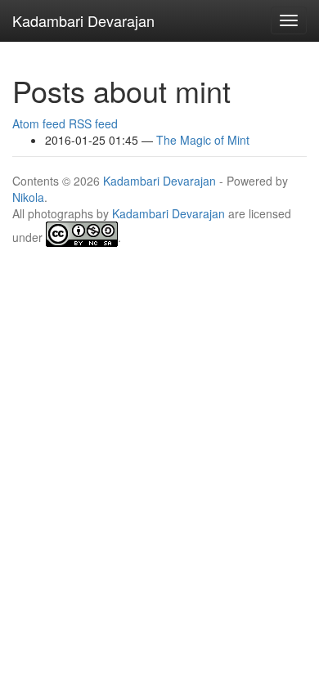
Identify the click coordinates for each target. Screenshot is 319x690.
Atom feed (38, 123)
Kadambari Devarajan (159, 180)
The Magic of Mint (202, 140)
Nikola (28, 197)
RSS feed (93, 123)
